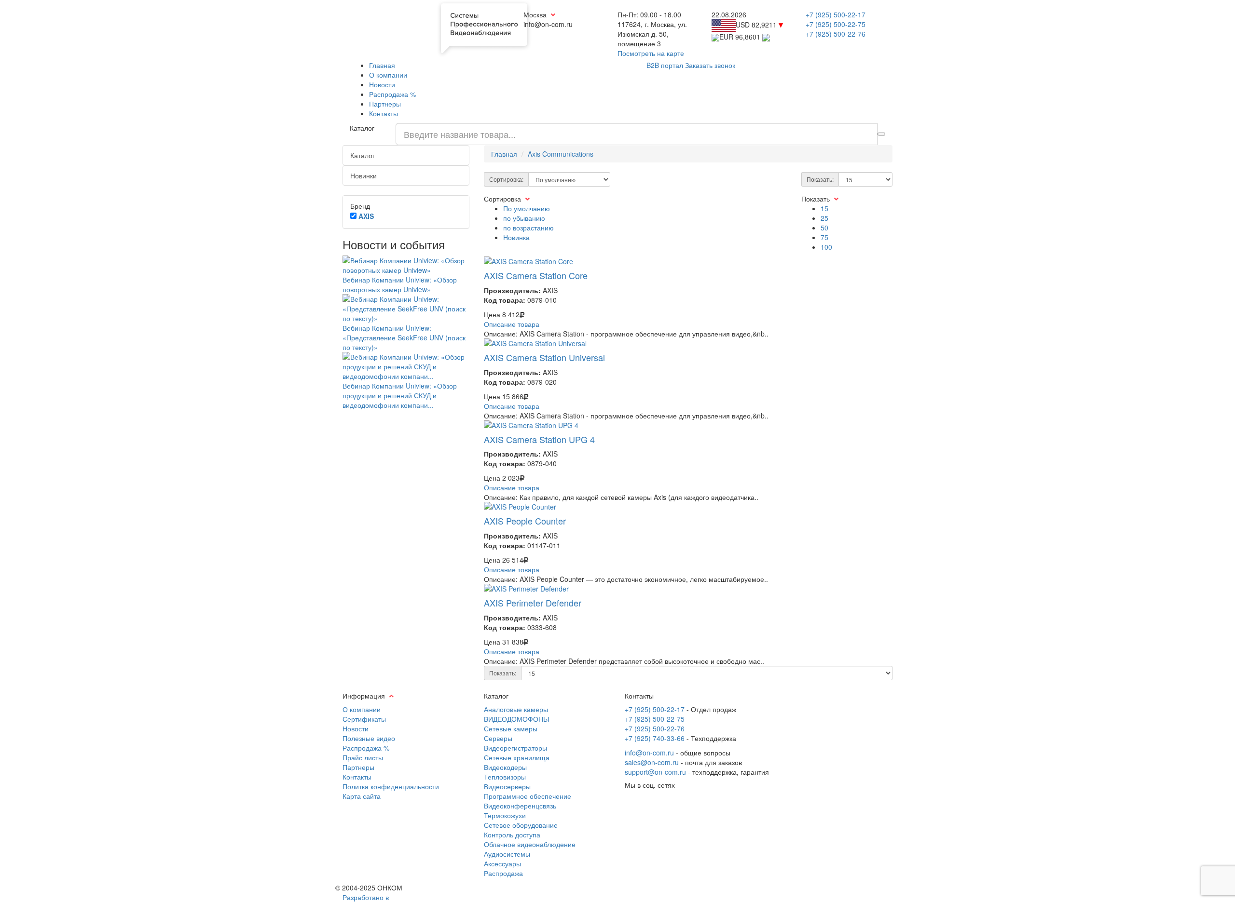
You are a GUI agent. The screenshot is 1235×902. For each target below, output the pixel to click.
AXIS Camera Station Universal (544, 357)
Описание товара (511, 324)
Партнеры (385, 103)
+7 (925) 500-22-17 (835, 14)
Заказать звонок (710, 65)
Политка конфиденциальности (391, 786)
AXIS (366, 216)
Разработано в (366, 897)
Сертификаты (364, 719)
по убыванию (524, 218)
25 (824, 218)
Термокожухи (505, 815)
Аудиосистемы (507, 854)
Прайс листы (363, 757)
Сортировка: (506, 179)
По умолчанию (526, 208)
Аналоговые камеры (516, 709)
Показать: (820, 179)
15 (824, 208)
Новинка (516, 237)
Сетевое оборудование (521, 825)
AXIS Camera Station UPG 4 (539, 439)
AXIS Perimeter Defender (532, 602)
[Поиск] (881, 134)
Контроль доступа (512, 834)
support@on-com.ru (655, 772)
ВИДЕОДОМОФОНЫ (516, 719)
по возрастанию (528, 227)
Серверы (498, 738)
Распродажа (503, 873)
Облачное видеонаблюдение (530, 844)
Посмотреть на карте (651, 53)
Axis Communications (560, 154)
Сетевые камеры (510, 728)
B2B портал (664, 65)
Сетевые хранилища (516, 757)
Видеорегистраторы (515, 748)
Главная (382, 65)
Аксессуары (502, 863)
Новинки (363, 175)
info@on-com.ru (649, 752)
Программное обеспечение (527, 796)
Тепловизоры (505, 776)
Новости (382, 84)
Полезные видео (369, 738)
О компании (388, 75)
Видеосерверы (507, 786)
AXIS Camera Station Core (536, 275)
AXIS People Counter (525, 520)
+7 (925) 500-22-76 (835, 34)
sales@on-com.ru (652, 762)
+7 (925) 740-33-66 (655, 738)
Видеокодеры (505, 767)
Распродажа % (392, 94)
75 (824, 237)
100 (826, 247)
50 (824, 227)
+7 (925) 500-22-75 (835, 24)
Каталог (362, 155)
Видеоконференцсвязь (520, 805)
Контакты (383, 113)
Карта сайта (362, 796)
